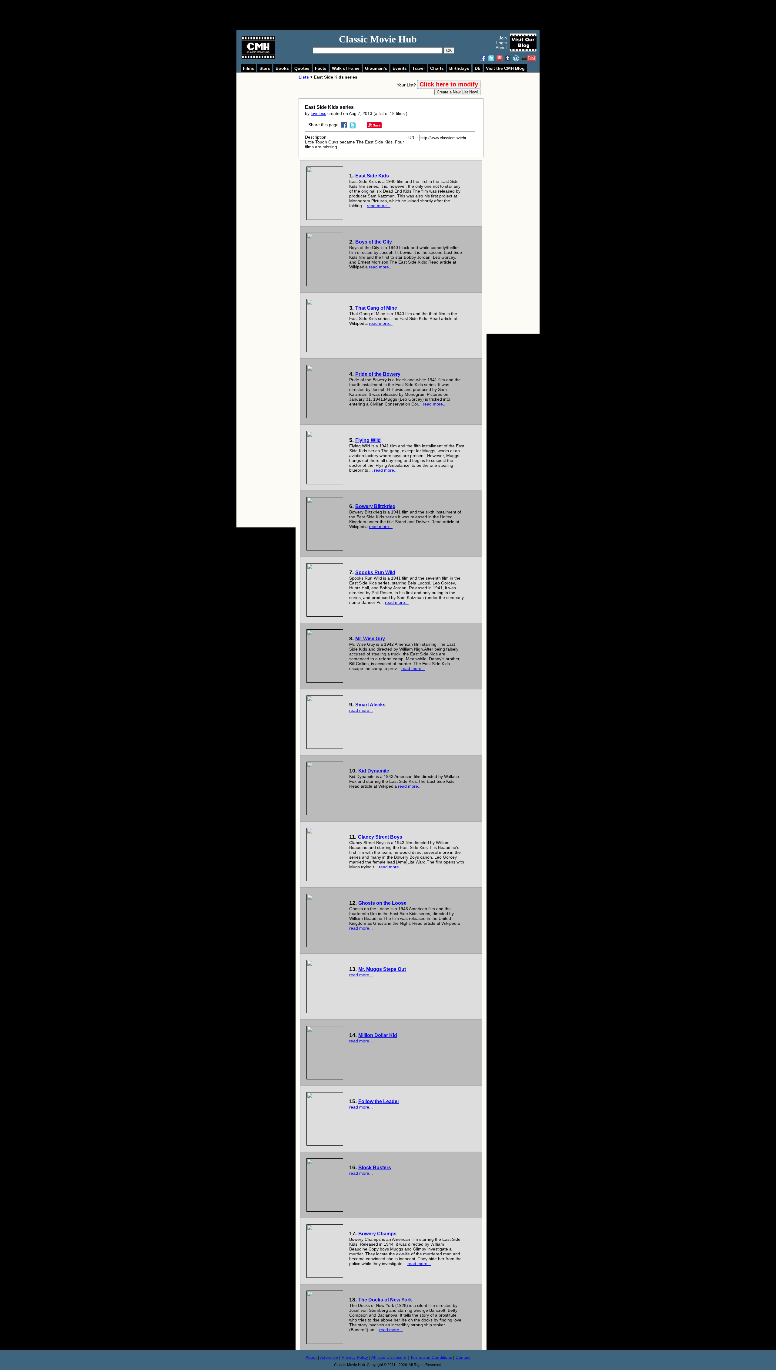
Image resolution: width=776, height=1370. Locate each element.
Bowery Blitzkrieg (375, 506)
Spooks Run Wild (375, 572)
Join (503, 37)
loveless (318, 113)
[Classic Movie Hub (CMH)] (258, 57)
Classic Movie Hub (378, 39)
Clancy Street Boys (380, 837)
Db (477, 68)
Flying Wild (368, 440)
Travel (418, 68)
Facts (320, 68)
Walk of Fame (346, 68)
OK (449, 50)
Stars (264, 68)
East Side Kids (372, 175)
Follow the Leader (378, 1101)
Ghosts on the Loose (382, 903)
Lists (304, 77)
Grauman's (376, 68)
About (501, 47)
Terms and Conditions (431, 1357)
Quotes (301, 68)
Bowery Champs (377, 1233)
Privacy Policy (355, 1357)
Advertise (329, 1357)
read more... (378, 205)
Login (501, 42)
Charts (437, 68)
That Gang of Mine (376, 308)
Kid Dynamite (373, 770)
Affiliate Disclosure (388, 1357)
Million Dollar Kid (377, 1035)
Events (400, 68)
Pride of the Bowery (377, 374)
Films (248, 68)
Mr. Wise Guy (370, 638)
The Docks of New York (385, 1299)
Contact (463, 1357)
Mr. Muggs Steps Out (382, 969)
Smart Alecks (370, 704)
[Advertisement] (394, 15)
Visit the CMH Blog (505, 68)
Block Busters (374, 1167)
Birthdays (459, 68)
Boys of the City (373, 241)
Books (282, 68)
